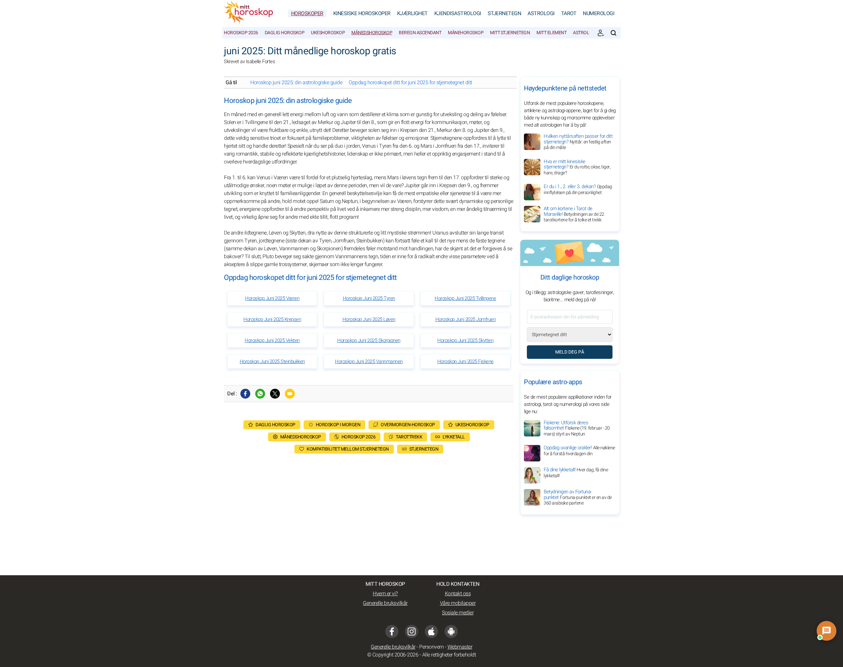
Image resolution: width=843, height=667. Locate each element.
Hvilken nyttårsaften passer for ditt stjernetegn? (578, 142)
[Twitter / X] (275, 393)
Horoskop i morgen (338, 424)
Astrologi (541, 13)
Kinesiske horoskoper (362, 13)
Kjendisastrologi (457, 13)
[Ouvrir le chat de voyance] (826, 630)
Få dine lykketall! (576, 472)
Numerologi (598, 13)
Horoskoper (307, 13)
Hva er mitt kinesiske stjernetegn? (577, 167)
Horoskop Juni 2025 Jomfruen (465, 319)
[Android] (451, 631)
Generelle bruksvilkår (385, 603)
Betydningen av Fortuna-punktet (578, 497)
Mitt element (551, 32)
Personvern (431, 647)
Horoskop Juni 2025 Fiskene (465, 361)
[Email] (289, 393)
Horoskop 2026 (241, 32)
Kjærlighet (412, 13)
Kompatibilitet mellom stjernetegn (348, 449)
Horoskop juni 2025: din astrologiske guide (296, 82)
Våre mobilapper (458, 603)
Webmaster (460, 647)
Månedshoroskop (371, 32)
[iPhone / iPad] (431, 631)
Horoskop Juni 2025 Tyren (369, 298)
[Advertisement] (369, 513)
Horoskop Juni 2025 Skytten (465, 340)
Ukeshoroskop (328, 32)
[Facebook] (245, 393)
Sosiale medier (458, 613)
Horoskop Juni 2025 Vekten (272, 340)
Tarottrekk (409, 436)
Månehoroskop (465, 32)
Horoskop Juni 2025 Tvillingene (465, 298)
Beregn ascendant (420, 32)
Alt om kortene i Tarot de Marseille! (574, 214)
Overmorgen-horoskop (408, 424)
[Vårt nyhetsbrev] (601, 33)
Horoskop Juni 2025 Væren (272, 298)
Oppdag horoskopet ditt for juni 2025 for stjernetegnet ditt (410, 82)
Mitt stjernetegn (510, 32)
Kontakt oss (458, 594)
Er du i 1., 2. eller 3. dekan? (578, 189)
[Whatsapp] (260, 393)
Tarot (569, 13)
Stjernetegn (504, 13)
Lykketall (454, 436)
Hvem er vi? (385, 594)
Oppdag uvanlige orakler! (579, 450)
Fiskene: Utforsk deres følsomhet (577, 428)
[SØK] (613, 33)
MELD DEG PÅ (569, 352)
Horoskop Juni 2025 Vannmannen (369, 361)
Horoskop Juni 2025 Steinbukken (272, 361)
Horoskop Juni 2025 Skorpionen (368, 340)
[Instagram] (412, 631)
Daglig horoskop (285, 32)
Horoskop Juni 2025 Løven (368, 319)
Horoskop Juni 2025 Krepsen (272, 319)
